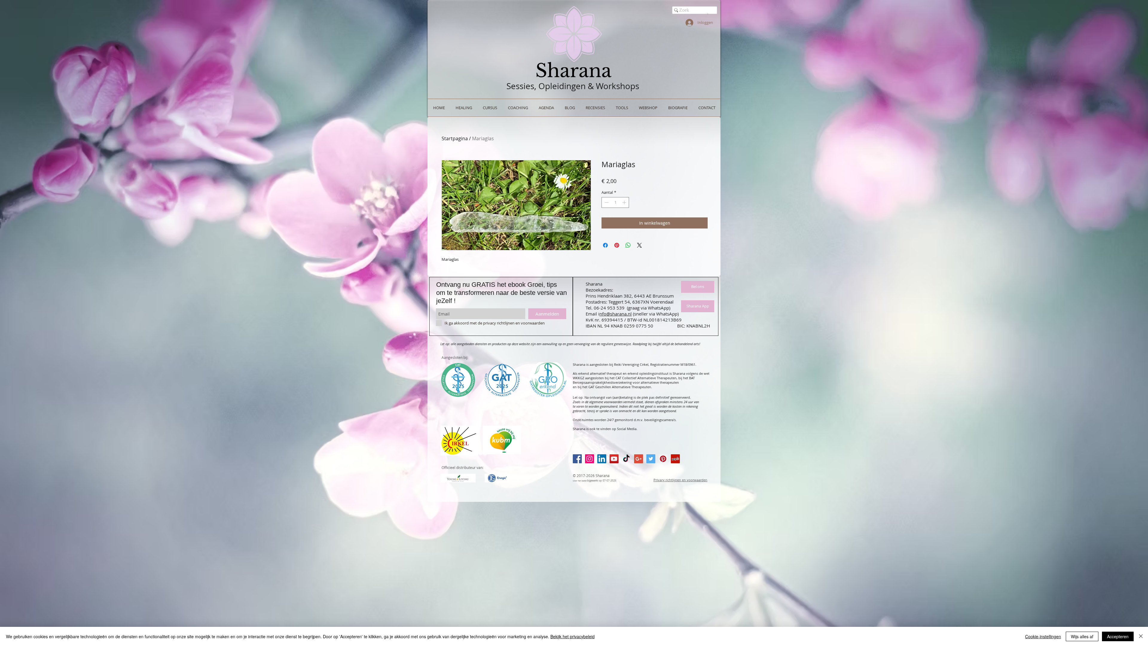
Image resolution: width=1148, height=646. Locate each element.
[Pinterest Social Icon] (663, 458)
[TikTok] (626, 458)
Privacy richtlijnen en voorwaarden (680, 480)
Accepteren (1118, 636)
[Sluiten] (1140, 636)
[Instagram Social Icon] (589, 458)
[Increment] (624, 202)
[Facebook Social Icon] (577, 458)
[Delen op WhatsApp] (628, 245)
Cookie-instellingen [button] (1043, 636)
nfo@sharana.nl (615, 314)
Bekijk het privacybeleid (572, 636)
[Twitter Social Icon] (650, 458)
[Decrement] (606, 202)
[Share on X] (639, 245)
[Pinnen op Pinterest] (616, 245)
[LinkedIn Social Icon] (601, 458)
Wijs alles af (1082, 636)
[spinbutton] (615, 202)
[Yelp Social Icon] (675, 458)
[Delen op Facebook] (605, 245)
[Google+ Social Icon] (638, 458)
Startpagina (455, 138)
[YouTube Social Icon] (614, 458)
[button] (708, 13)
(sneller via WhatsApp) (656, 314)
